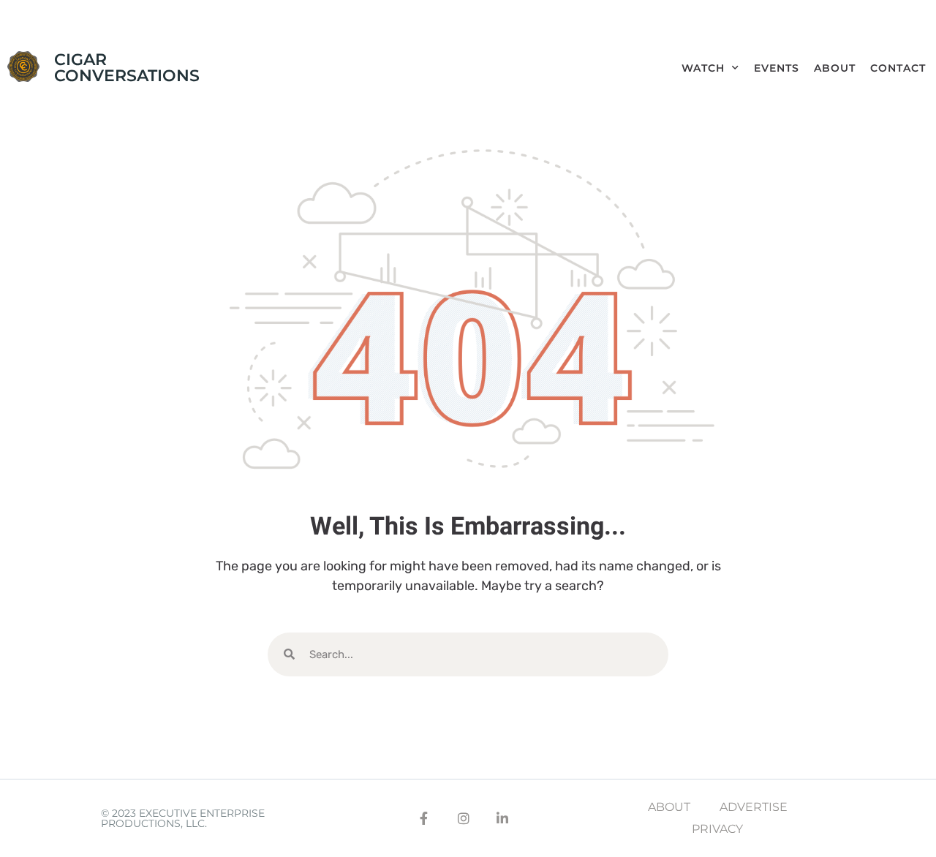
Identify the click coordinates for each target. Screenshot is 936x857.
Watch (703, 68)
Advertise (754, 807)
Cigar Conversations (127, 68)
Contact (898, 68)
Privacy (717, 829)
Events (776, 68)
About (835, 68)
